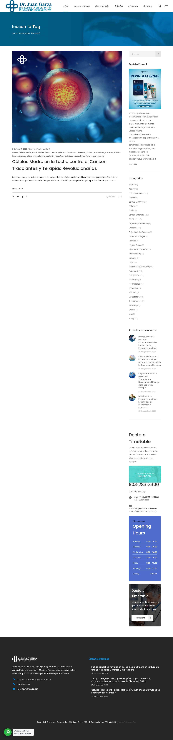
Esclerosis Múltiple (137, 236)
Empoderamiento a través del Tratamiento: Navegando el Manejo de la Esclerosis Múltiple (148, 380)
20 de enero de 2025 (99, 673)
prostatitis (133, 288)
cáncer (15, 152)
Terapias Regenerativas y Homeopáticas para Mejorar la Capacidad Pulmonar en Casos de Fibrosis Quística (121, 680)
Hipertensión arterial (138, 249)
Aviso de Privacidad (127, 722)
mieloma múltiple (25, 156)
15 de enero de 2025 (99, 696)
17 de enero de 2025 (99, 685)
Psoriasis (132, 292)
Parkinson (133, 279)
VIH (130, 314)
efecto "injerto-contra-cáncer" (64, 152)
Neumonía (133, 270)
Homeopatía (134, 253)
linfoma (90, 152)
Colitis (131, 210)
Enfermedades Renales (139, 232)
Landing (132, 258)
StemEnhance (135, 301)
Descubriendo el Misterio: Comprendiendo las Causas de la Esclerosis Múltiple (147, 342)
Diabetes (132, 227)
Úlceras (132, 309)
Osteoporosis (134, 275)
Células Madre (42, 149)
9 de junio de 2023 (19, 149)
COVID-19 (133, 219)
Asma (131, 188)
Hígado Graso (135, 245)
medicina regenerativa (103, 152)
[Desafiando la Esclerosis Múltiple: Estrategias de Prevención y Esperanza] (132, 397)
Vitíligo (132, 318)
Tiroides (132, 305)
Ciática (132, 206)
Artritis (132, 184)
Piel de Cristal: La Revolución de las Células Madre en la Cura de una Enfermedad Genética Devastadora (125, 668)
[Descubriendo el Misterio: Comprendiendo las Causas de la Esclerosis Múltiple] (132, 338)
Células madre (25, 152)
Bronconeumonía (136, 193)
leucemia (81, 152)
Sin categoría (134, 296)
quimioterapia (39, 156)
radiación (50, 156)
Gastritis (132, 240)
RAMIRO (112, 197)
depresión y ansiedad (138, 223)
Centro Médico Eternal (41, 152)
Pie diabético (134, 283)
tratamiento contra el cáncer (92, 156)
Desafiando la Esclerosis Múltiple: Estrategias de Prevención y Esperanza (147, 402)
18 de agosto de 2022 (147, 351)
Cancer (32, 149)
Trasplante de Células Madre (67, 156)
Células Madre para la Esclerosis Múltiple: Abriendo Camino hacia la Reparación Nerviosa (149, 360)
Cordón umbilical (136, 214)
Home (14, 33)
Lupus (131, 262)
